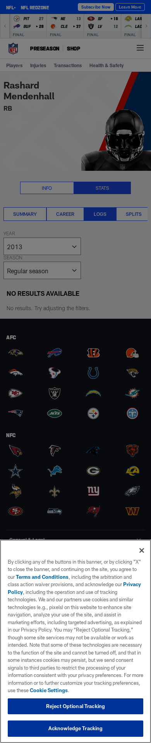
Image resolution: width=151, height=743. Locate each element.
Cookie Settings (49, 690)
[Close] (141, 550)
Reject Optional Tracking (75, 706)
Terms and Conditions (42, 577)
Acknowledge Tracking (75, 728)
